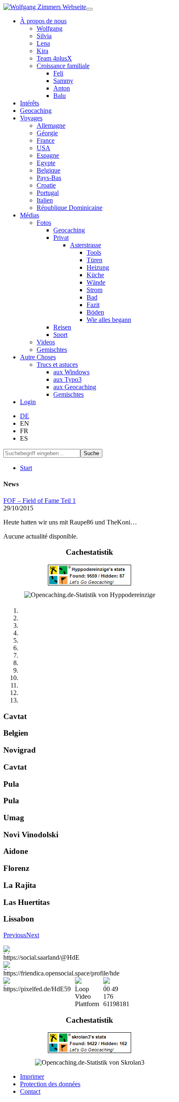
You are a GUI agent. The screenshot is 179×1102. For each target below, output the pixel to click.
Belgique (48, 170)
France (46, 140)
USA (43, 147)
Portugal (48, 192)
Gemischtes (52, 349)
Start (26, 467)
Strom (94, 289)
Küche (95, 274)
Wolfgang (49, 28)
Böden (95, 312)
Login (28, 401)
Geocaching (36, 110)
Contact (30, 1091)
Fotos (44, 222)
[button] (14, 935)
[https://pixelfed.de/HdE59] (37, 981)
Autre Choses (38, 357)
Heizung (98, 267)
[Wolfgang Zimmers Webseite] (44, 6)
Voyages (31, 118)
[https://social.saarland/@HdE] (41, 950)
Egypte (46, 162)
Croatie (46, 185)
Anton (61, 88)
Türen (94, 259)
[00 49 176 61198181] (116, 981)
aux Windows (71, 371)
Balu (59, 95)
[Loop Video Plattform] (87, 981)
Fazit (93, 304)
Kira (42, 50)
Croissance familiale (63, 65)
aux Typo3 (67, 379)
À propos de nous (43, 20)
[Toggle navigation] (89, 9)
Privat (61, 237)
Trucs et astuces (57, 364)
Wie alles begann (109, 319)
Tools (94, 252)
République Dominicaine (69, 207)
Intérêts (29, 103)
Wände (96, 282)
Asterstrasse (85, 245)
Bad (92, 297)
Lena (43, 43)
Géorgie (47, 133)
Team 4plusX (54, 58)
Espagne (48, 155)
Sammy (63, 80)
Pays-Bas (49, 177)
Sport (60, 334)
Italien (45, 200)
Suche (91, 453)
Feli (58, 73)
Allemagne (51, 125)
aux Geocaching (74, 386)
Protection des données (50, 1083)
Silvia (44, 35)
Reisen (62, 327)
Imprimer (32, 1076)
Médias (29, 215)
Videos (46, 342)
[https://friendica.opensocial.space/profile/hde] (61, 965)
